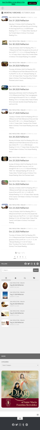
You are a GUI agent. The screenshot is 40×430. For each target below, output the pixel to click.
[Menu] (37, 8)
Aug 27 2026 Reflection (17, 294)
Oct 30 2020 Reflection (19, 44)
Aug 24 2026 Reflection (17, 322)
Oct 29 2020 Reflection (19, 65)
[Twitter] (28, 264)
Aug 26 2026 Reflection (17, 304)
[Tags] (34, 278)
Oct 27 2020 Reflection (19, 113)
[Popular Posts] (15, 278)
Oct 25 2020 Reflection (19, 160)
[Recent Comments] (24, 278)
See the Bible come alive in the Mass (13, 3)
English (23, 17)
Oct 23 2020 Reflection (19, 208)
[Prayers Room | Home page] (3, 8)
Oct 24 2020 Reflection (19, 184)
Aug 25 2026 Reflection (17, 313)
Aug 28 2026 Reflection (17, 285)
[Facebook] (25, 264)
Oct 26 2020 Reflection (19, 137)
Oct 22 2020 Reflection (19, 231)
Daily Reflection (14, 17)
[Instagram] (31, 264)
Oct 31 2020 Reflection (19, 20)
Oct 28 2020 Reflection (19, 89)
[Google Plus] (37, 264)
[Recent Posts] (6, 278)
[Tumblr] (34, 264)
